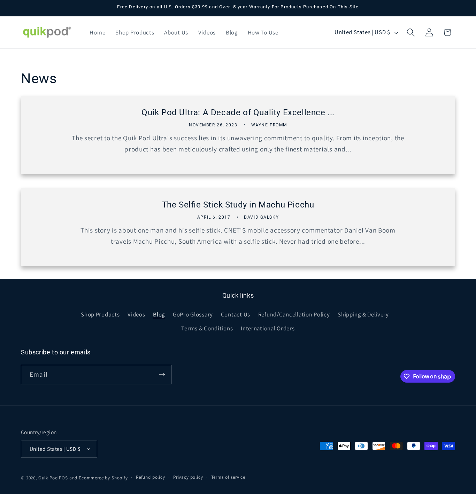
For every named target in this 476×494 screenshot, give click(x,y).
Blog (159, 314)
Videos (136, 314)
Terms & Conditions (207, 328)
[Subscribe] (162, 374)
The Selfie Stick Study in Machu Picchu (238, 205)
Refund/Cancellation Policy (294, 314)
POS (63, 478)
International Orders (267, 328)
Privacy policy (188, 477)
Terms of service (228, 477)
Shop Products (100, 314)
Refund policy (150, 477)
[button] (410, 32)
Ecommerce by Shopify (103, 478)
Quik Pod (48, 478)
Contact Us (235, 314)
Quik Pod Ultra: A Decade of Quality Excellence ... (238, 113)
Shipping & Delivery (363, 314)
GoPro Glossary (193, 314)
